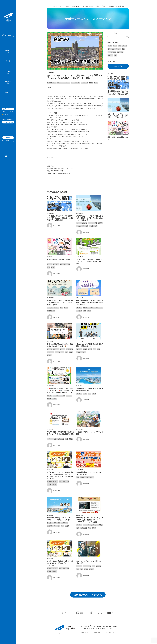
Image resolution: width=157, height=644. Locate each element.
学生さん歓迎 (84, 477)
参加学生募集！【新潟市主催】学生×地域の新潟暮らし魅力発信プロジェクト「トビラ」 (60, 563)
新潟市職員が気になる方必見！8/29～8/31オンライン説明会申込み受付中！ (59, 519)
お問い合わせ (85, 632)
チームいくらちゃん (8, 122)
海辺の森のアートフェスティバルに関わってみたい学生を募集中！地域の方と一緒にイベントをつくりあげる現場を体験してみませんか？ (60, 475)
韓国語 (89, 311)
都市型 (96, 82)
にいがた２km (51, 82)
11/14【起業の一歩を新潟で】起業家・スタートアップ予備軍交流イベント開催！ (89, 261)
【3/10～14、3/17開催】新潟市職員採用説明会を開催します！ (89, 345)
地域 (64, 481)
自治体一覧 (5, 114)
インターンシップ (52, 481)
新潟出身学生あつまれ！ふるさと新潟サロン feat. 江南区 (89, 473)
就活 (48, 267)
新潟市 (91, 82)
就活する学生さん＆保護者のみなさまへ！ (59, 260)
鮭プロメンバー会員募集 (90, 594)
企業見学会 (50, 352)
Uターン (49, 264)
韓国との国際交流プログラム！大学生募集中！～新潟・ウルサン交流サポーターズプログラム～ (89, 303)
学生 (96, 223)
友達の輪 (57, 352)
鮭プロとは (8, 35)
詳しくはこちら (51, 157)
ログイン (8, 140)
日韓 (101, 308)
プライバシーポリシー (111, 632)
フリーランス (87, 566)
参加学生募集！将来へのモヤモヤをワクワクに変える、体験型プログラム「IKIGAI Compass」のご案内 (89, 520)
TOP (48, 6)
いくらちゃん (112, 52)
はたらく (8, 51)
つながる (8, 82)
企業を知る (63, 264)
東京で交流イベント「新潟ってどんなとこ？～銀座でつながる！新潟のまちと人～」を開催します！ (89, 218)
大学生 (91, 308)
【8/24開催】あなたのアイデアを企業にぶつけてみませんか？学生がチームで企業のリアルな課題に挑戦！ (60, 218)
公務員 (85, 349)
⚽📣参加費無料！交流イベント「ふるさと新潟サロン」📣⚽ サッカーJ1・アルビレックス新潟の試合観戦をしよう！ (60, 390)
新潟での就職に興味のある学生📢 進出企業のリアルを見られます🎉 (60, 345)
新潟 (62, 526)
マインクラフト (75, 82)
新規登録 (8, 137)
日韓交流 (79, 311)
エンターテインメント (63, 82)
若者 (87, 226)
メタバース (84, 82)
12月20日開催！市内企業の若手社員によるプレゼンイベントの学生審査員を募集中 (60, 434)
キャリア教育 (99, 525)
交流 (61, 308)
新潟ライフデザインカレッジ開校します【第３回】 (89, 562)
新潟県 (79, 226)
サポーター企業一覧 (8, 111)
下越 (119, 45)
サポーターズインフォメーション (61, 6)
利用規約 (97, 632)
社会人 (84, 352)
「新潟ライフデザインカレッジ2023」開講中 (89, 433)
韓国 (84, 311)
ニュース (8, 92)
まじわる (8, 72)
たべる (8, 61)
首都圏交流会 (93, 226)
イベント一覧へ (118, 66)
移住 (83, 226)
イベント (90, 223)
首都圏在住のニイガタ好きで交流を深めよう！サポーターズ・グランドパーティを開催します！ (60, 303)
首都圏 (54, 398)
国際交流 (85, 308)
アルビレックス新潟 (59, 395)
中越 (118, 52)
